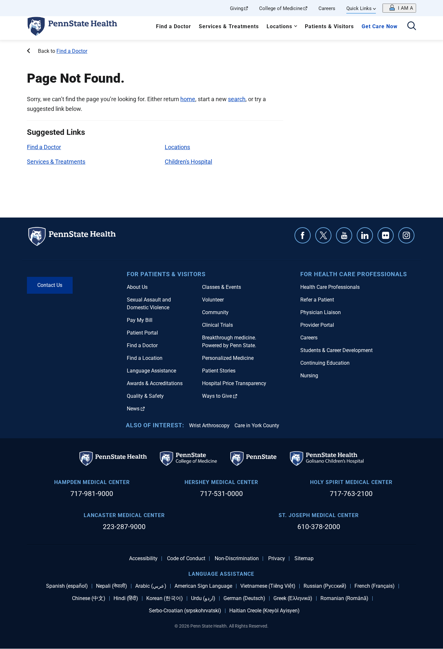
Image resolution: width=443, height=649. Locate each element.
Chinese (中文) (88, 598)
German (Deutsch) (244, 598)
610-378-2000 (318, 527)
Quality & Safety (145, 396)
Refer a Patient (317, 300)
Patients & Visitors (329, 26)
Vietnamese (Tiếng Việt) (267, 586)
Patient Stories (218, 371)
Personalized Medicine (228, 358)
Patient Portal (142, 333)
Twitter (323, 235)
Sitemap (304, 558)
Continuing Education (325, 363)
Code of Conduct (186, 558)
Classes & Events (221, 287)
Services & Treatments (229, 26)
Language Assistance (151, 371)
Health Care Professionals (330, 287)
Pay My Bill (139, 320)
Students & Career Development (336, 350)
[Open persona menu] (399, 8)
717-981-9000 (91, 494)
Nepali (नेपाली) (111, 586)
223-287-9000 (124, 527)
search (236, 99)
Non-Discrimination (237, 558)
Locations (279, 26)
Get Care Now (380, 26)
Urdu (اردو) (203, 598)
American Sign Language (203, 586)
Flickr (385, 235)
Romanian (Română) (344, 598)
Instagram (406, 235)
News (133, 409)
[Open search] (411, 26)
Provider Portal (317, 325)
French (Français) (374, 586)
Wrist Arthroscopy (209, 425)
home (187, 99)
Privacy (276, 558)
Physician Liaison (320, 312)
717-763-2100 (351, 494)
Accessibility (143, 558)
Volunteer (213, 300)
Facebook (302, 235)
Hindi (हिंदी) (126, 598)
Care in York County (256, 425)
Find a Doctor (173, 26)
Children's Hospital (188, 161)
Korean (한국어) (164, 598)
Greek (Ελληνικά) (292, 598)
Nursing (309, 375)
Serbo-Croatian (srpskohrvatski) (185, 610)
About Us (137, 287)
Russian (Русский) (325, 586)
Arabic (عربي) (150, 586)
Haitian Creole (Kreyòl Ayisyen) (264, 610)
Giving (236, 8)
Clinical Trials (217, 325)
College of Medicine (281, 8)
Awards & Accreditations (155, 383)
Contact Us (49, 285)
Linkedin (365, 235)
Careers (326, 8)
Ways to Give (217, 396)
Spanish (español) (67, 586)
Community (215, 312)
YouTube (344, 235)
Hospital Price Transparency (234, 383)
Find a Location (144, 358)
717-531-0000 (221, 494)
